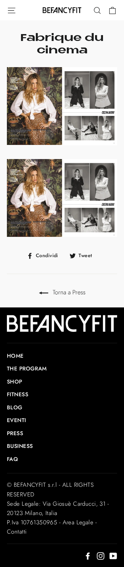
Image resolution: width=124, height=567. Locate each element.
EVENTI (16, 420)
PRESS (15, 433)
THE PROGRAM (27, 368)
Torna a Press (68, 292)
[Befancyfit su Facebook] (88, 555)
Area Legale (78, 522)
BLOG (15, 407)
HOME (15, 356)
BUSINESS (20, 446)
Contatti (17, 531)
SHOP (14, 382)
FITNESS (17, 394)
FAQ (12, 459)
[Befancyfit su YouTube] (113, 555)
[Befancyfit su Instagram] (100, 555)
